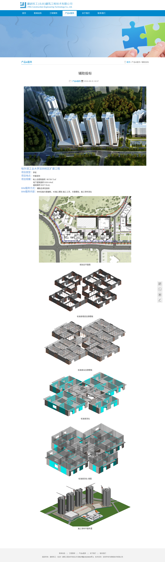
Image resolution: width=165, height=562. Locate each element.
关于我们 (86, 13)
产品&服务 (69, 13)
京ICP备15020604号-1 (86, 557)
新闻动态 (38, 13)
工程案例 (53, 13)
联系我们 (101, 13)
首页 (24, 13)
